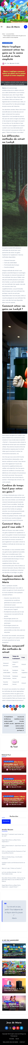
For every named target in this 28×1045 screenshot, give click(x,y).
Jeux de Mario (13, 27)
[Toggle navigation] (1, 26)
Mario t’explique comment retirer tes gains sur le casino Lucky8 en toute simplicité (13, 53)
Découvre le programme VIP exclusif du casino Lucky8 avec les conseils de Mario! (13, 783)
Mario (6, 951)
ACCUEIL (11, 1038)
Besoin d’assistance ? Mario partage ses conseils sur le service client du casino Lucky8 (14, 801)
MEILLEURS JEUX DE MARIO (10, 1042)
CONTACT (22, 1042)
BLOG (17, 1038)
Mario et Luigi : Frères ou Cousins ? (12, 868)
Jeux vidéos (8, 985)
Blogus (22, 1034)
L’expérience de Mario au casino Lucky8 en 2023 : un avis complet (9, 721)
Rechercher (14, 816)
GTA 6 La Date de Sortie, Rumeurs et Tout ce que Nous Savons (13, 1006)
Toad (8, 63)
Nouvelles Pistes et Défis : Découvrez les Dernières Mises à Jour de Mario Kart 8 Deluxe (13, 879)
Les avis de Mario (7, 43)
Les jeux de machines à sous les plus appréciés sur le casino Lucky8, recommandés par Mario (19, 723)
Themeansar (13, 1036)
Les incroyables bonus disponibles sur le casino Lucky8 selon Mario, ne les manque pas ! (14, 766)
